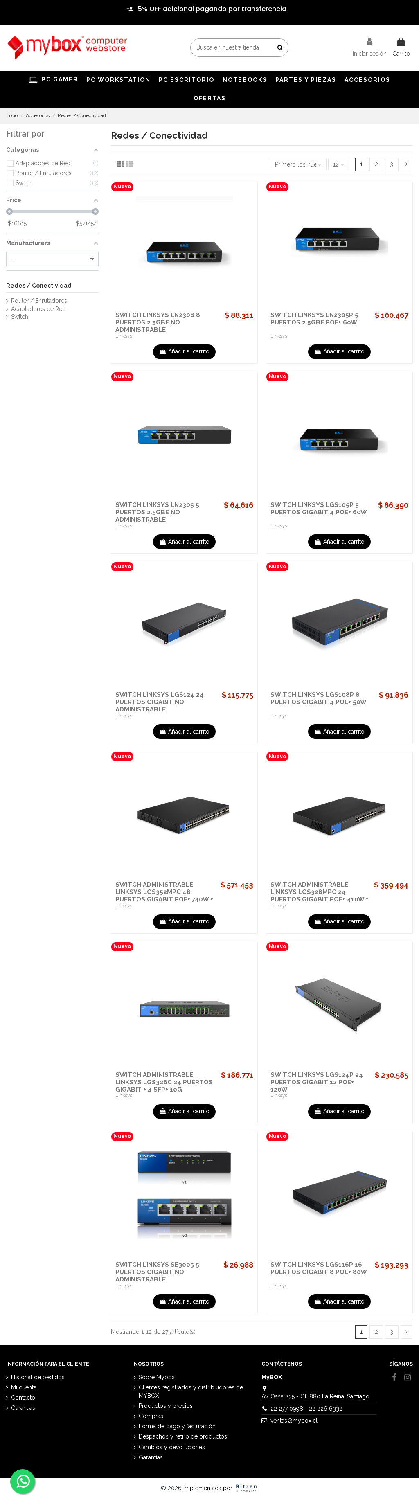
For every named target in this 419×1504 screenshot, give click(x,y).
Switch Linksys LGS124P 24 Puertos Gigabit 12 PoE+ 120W (316, 1082)
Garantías (23, 1408)
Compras (151, 1416)
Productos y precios (166, 1406)
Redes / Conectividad (39, 285)
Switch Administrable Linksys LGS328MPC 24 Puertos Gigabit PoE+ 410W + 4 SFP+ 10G (319, 895)
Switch (19, 316)
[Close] (401, 4)
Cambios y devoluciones (172, 1447)
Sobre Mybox (157, 1377)
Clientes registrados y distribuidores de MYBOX (191, 1391)
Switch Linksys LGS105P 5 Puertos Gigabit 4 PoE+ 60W (318, 508)
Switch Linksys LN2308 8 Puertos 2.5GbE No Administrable (157, 322)
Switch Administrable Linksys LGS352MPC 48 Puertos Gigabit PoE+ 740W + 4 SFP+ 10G (164, 895)
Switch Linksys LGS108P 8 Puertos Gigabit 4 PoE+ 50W (318, 698)
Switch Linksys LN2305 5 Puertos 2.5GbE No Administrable (157, 512)
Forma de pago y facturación (177, 1426)
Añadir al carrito (189, 351)
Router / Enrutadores (39, 300)
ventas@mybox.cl (294, 1420)
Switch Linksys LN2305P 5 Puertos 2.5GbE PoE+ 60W (314, 318)
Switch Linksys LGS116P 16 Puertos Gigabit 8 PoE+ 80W (318, 1268)
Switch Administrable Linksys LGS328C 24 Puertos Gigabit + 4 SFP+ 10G (164, 1082)
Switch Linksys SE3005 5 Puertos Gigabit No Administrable (157, 1272)
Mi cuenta (23, 1387)
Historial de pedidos (38, 1377)
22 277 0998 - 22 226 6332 (306, 1408)
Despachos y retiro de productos (183, 1436)
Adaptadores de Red (38, 309)
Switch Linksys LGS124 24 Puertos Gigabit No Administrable (159, 702)
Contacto (23, 1397)
